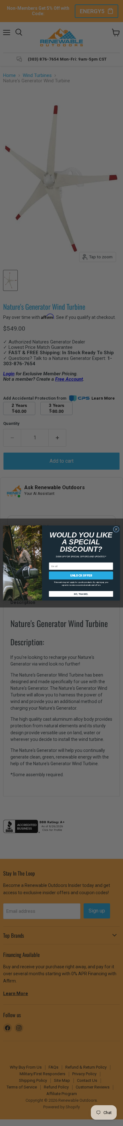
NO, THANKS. (81, 593)
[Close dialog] (116, 529)
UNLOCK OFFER (81, 575)
